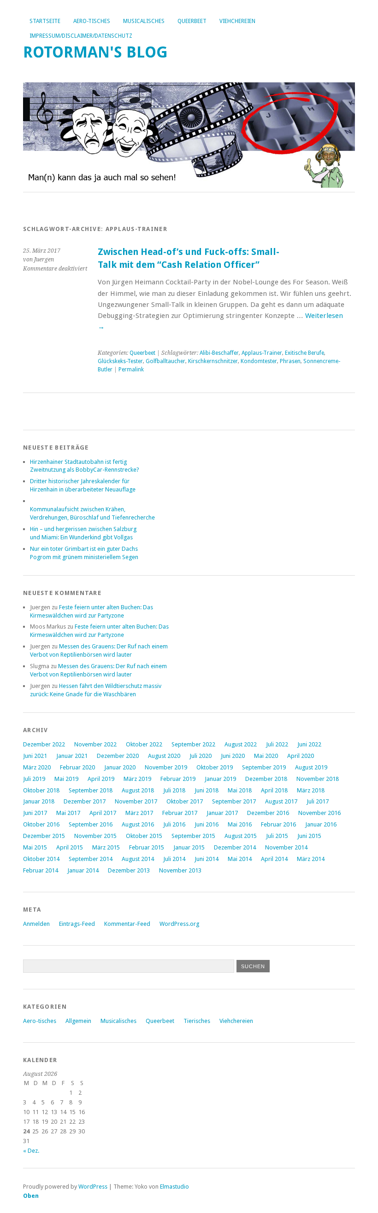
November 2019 (166, 767)
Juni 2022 (309, 744)
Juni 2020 (233, 755)
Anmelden (36, 923)
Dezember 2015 (44, 835)
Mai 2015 (35, 847)
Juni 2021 (35, 755)
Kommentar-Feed (127, 923)
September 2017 (234, 801)
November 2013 (180, 870)
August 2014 (138, 858)
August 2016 (138, 824)
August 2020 (164, 755)
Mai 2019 (66, 778)
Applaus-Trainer (262, 353)
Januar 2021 (72, 755)
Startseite (45, 21)
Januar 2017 (222, 812)
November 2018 (317, 778)
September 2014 (90, 858)
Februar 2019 (177, 778)
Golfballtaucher (165, 361)
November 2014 (286, 847)
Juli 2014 (174, 858)
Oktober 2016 (41, 824)
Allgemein (78, 1020)
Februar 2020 (77, 767)
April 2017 (102, 812)
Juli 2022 (277, 744)
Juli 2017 (318, 801)
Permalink (131, 369)
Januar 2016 (321, 824)
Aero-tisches (91, 21)
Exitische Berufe (304, 353)
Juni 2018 (207, 790)
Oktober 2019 (214, 767)
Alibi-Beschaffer (219, 353)
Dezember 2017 (85, 801)
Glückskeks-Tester (120, 361)
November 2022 (95, 744)
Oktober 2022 (144, 744)
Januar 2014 (83, 870)
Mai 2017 (68, 812)
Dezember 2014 (235, 847)
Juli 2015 (277, 835)
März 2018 (311, 790)
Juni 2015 (309, 835)
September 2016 (90, 824)
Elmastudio (174, 1186)
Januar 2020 (120, 767)
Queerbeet (192, 21)
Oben (31, 1195)
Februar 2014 (40, 870)
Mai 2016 (240, 824)
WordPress (92, 1186)
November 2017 (136, 801)
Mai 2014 (240, 858)
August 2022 (240, 744)
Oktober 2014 (41, 858)
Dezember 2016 (268, 812)
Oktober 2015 (144, 835)
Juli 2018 (174, 790)
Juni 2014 (207, 858)
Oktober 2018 (41, 790)
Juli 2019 (34, 778)
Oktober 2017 (184, 801)
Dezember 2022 (44, 744)
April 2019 (101, 778)
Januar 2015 (189, 847)
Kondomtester (259, 361)
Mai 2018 (240, 790)
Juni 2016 (207, 824)
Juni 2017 (35, 812)
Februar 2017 (179, 812)
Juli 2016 (174, 824)
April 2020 (300, 755)
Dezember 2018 (266, 778)
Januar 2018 (38, 801)
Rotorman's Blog (95, 52)
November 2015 (95, 835)
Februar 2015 (146, 847)
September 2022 (193, 744)
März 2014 (311, 858)
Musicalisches (144, 21)
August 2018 (138, 790)
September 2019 (264, 767)
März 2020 (37, 767)
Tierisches (196, 1020)
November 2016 (319, 812)
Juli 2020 (200, 755)
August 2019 (311, 767)
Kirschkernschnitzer (213, 361)
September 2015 (193, 835)
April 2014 (274, 858)
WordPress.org (179, 923)
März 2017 (139, 812)
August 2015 (240, 835)
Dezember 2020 (118, 755)
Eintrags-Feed (77, 923)
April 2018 (274, 790)
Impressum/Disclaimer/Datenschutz (81, 36)
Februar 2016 (278, 824)
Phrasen (290, 361)
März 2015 (106, 847)
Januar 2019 (220, 778)
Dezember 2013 (129, 870)
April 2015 (69, 847)
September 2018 (90, 790)
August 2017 (281, 801)
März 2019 (137, 778)
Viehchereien (237, 21)
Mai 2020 (266, 755)
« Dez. (31, 1150)
